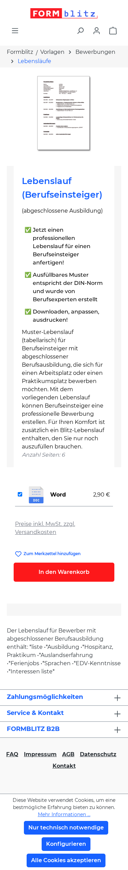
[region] (64, 114)
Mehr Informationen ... (64, 814)
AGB (68, 754)
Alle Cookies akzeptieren (66, 860)
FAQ (12, 754)
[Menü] (15, 30)
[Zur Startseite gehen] (64, 13)
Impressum (40, 754)
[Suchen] (80, 30)
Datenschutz (98, 754)
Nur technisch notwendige (66, 827)
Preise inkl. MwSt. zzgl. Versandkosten (45, 528)
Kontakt (64, 766)
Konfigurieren (66, 844)
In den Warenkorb (64, 572)
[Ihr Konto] (96, 30)
